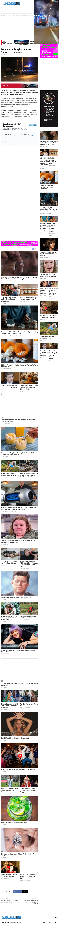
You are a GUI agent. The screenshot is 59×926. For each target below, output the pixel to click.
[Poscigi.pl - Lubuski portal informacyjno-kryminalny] (11, 3)
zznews (10, 15)
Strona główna (4, 15)
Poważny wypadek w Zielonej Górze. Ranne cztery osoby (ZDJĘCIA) (31, 902)
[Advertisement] (29, 27)
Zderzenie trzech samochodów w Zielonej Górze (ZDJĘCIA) (9, 901)
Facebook (27, 137)
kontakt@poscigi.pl (28, 135)
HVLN (20, 922)
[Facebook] (56, 917)
